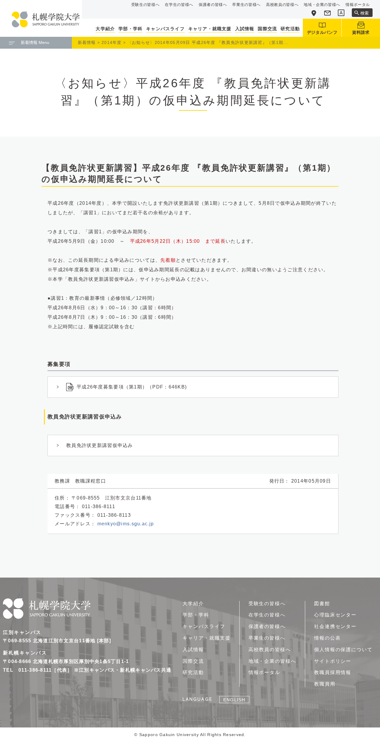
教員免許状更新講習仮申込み (99, 445)
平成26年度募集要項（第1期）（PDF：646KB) (132, 386)
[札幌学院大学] (46, 19)
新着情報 (87, 42)
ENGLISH (234, 699)
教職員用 (324, 683)
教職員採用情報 (332, 672)
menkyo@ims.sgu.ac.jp (125, 523)
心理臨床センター (335, 614)
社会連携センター (335, 626)
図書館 (322, 603)
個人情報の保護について (343, 649)
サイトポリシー (332, 661)
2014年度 (112, 42)
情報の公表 (327, 637)
